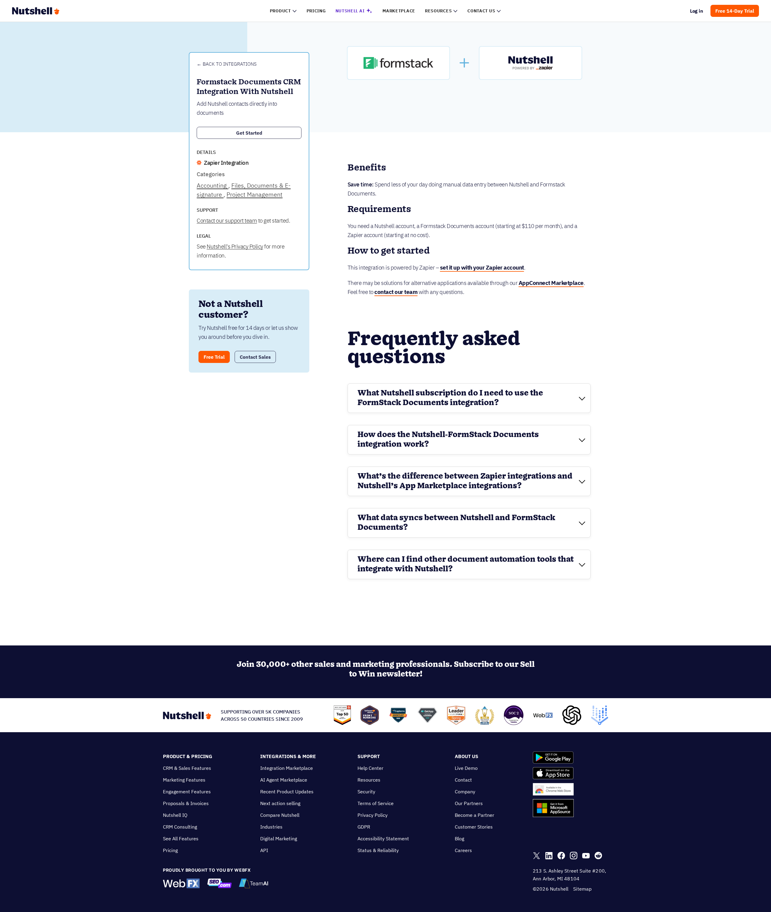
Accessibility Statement (383, 838)
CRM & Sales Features (187, 768)
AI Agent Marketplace (283, 780)
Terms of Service (375, 803)
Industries (271, 827)
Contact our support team (227, 220)
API (264, 850)
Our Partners (469, 803)
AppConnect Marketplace (551, 282)
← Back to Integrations (227, 64)
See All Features (180, 838)
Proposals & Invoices (186, 803)
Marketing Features (184, 780)
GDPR (363, 827)
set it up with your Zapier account (482, 267)
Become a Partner (474, 815)
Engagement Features (187, 792)
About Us (466, 756)
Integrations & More (288, 756)
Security (366, 792)
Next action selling (280, 803)
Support (368, 756)
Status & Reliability (378, 850)
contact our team (395, 291)
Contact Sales (255, 357)
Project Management (254, 194)
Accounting (212, 185)
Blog (459, 838)
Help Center (370, 768)
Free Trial (214, 357)
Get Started (249, 133)
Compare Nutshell (279, 815)
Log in (697, 11)
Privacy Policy (372, 815)
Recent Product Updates (287, 792)
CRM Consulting (180, 827)
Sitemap (582, 889)
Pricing (170, 850)
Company (465, 792)
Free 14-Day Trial (734, 11)
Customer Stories (474, 827)
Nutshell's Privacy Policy (235, 246)
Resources (368, 780)
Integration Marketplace (286, 768)
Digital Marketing (278, 838)
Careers (463, 850)
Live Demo (466, 768)
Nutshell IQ (175, 815)
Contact (463, 780)
